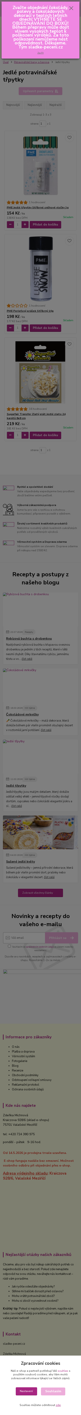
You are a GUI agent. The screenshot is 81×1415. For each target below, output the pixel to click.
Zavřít (40, 53)
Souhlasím (53, 1391)
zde (58, 1405)
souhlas (63, 1371)
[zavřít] (71, 8)
